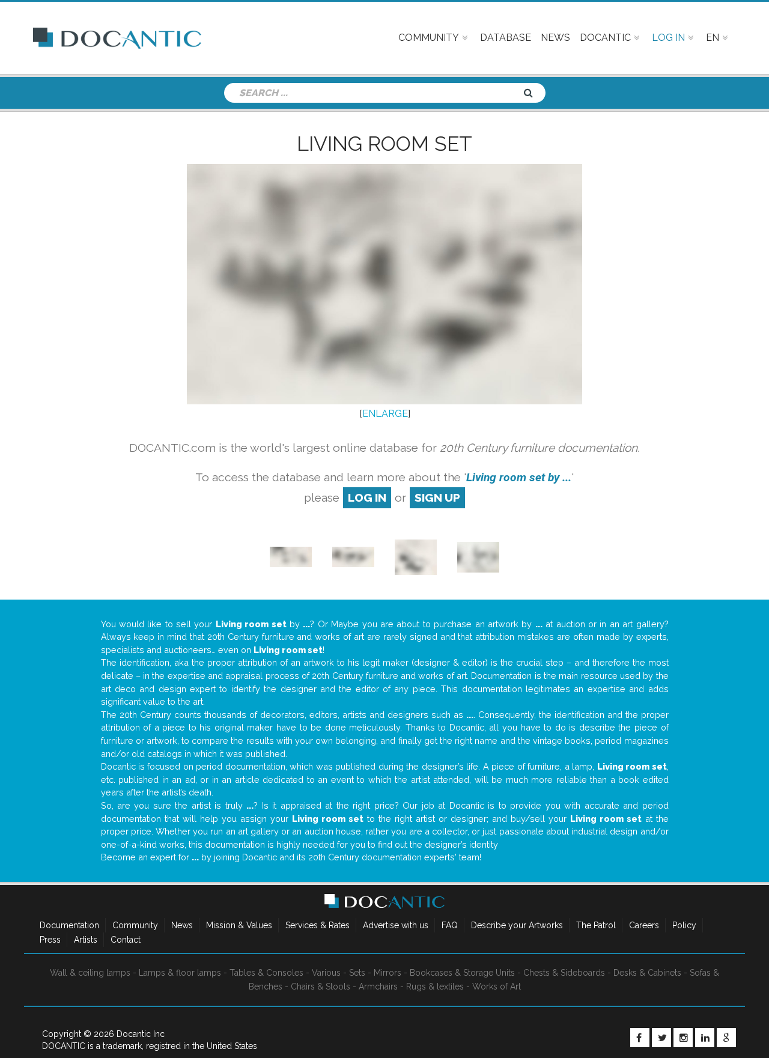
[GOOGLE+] (726, 1037)
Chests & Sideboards (564, 972)
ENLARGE (385, 413)
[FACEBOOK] (639, 1037)
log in (367, 497)
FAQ (450, 925)
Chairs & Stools (320, 986)
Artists (85, 939)
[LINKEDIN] (704, 1037)
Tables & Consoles (266, 972)
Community (135, 925)
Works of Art (496, 986)
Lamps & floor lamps (180, 972)
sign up (437, 497)
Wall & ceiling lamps (90, 972)
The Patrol (596, 925)
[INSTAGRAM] (683, 1037)
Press (50, 939)
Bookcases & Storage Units (462, 972)
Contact (126, 939)
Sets (357, 972)
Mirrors (387, 972)
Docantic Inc (141, 1034)
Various (326, 972)
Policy (684, 925)
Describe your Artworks (517, 925)
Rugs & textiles (435, 986)
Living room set (384, 144)
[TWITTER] (661, 1037)
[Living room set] (353, 556)
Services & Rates (317, 925)
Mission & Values (239, 925)
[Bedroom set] (291, 556)
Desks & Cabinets (647, 972)
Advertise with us (395, 925)
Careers (644, 925)
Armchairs (378, 986)
